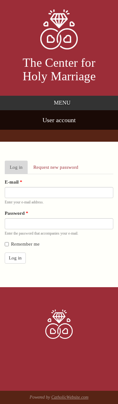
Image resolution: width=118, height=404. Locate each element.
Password (16, 213)
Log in (19, 169)
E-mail (13, 182)
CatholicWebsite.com (69, 397)
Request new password (55, 167)
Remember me (25, 244)
